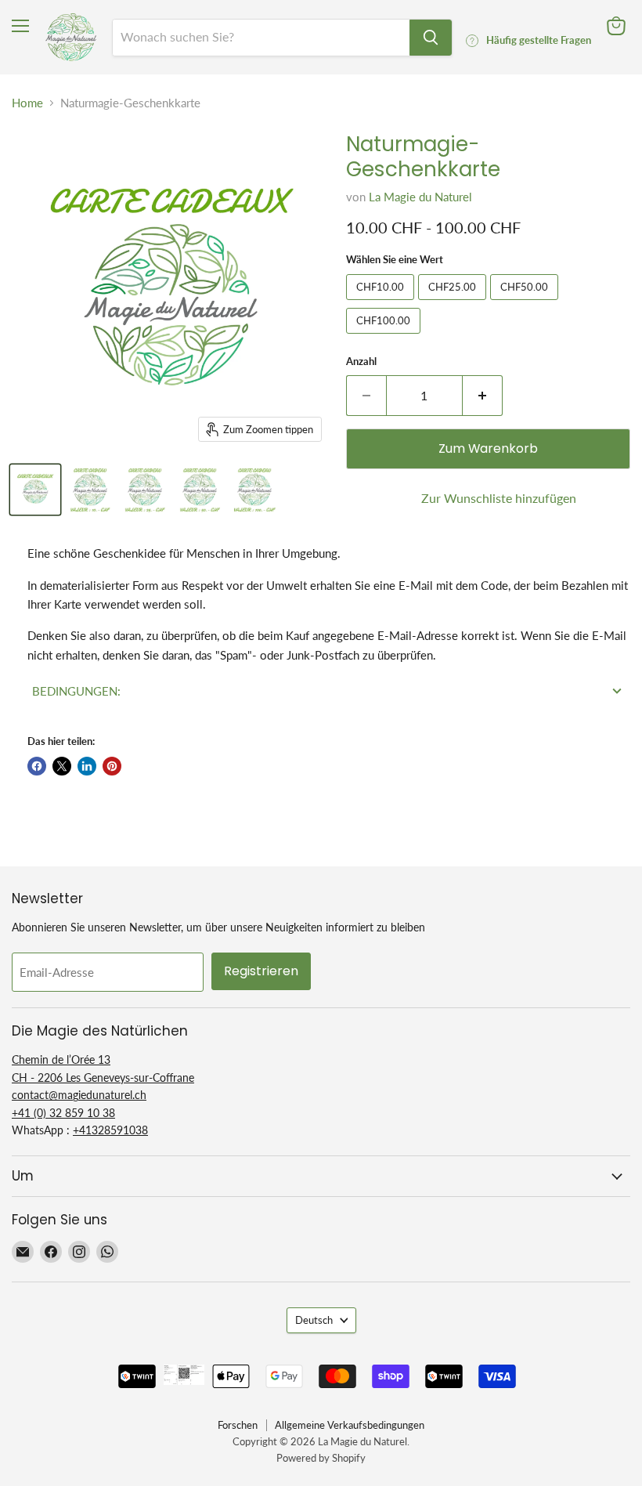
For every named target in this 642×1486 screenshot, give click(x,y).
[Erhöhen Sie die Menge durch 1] (483, 395)
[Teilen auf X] (61, 766)
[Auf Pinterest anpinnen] (112, 766)
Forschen (238, 1425)
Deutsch (314, 1320)
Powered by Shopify (321, 1458)
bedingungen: (76, 691)
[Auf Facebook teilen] (36, 766)
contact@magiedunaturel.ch (79, 1094)
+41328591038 (110, 1130)
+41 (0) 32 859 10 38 (63, 1112)
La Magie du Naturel (420, 197)
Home (27, 103)
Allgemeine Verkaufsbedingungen (349, 1425)
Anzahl (361, 361)
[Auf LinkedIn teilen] (87, 766)
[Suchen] (430, 38)
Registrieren (261, 971)
